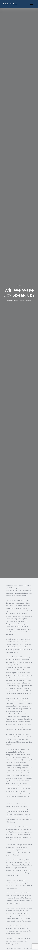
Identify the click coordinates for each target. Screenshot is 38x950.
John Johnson (13, 300)
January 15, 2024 (25, 300)
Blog (19, 285)
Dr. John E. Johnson (10, 4)
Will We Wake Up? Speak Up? (19, 293)
